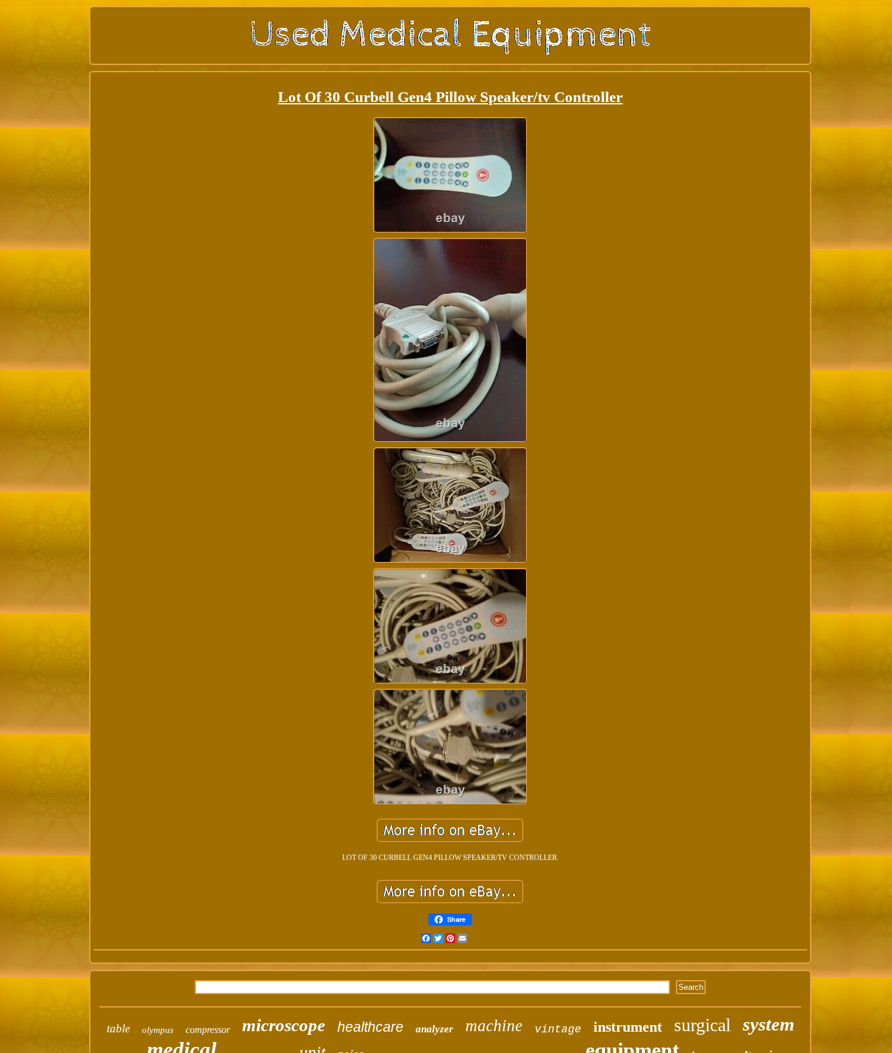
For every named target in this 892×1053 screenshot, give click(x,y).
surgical (702, 1025)
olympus (158, 1030)
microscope (283, 1025)
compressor (208, 1029)
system (768, 1024)
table (118, 1028)
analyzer (434, 1029)
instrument (627, 1027)
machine (493, 1026)
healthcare (370, 1027)
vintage (558, 1029)
